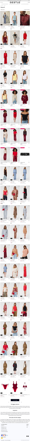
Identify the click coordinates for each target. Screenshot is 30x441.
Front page (2, 5)
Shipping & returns (3, 427)
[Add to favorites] (9, 11)
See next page (15, 400)
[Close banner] (28, 0)
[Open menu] (0, 2)
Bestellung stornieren (4, 430)
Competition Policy (3, 428)
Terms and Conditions (7, 440)
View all (4, 5)
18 (19, 402)
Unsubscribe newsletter (4, 431)
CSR (27, 427)
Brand (27, 425)
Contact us (2, 425)
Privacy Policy (2, 440)
